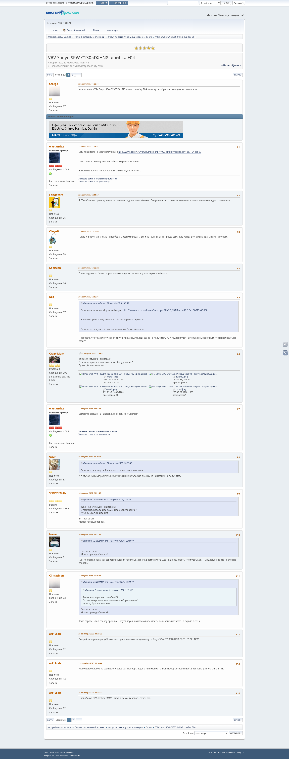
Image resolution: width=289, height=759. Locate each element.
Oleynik (54, 231)
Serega (53, 84)
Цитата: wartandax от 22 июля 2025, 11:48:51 (106, 303)
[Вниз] (285, 353)
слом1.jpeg (111, 389)
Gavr (52, 457)
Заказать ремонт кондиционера (94, 181)
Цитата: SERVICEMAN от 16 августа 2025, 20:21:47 (108, 540)
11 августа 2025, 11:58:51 (92, 353)
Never (53, 534)
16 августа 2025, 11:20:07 (89, 456)
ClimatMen (56, 575)
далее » (236, 65)
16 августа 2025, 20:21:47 (89, 493)
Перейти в (188, 733)
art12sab (55, 634)
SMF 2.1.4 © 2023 (51, 752)
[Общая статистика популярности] (50, 47)
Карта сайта (75, 756)
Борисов (55, 268)
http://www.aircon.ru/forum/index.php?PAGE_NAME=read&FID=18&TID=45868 (159, 151)
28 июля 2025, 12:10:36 (88, 296)
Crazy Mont (56, 353)
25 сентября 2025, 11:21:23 (90, 633)
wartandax (56, 146)
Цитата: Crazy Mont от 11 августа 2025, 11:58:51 (107, 499)
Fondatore (56, 195)
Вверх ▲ (241, 752)
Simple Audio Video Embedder (56, 756)
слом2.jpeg (180, 389)
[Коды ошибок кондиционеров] (50, 177)
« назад (225, 65)
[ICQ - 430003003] (50, 173)
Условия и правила (226, 752)
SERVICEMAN (57, 493)
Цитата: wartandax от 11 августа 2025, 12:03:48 (107, 463)
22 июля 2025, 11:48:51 (88, 146)
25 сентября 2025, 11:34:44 (90, 663)
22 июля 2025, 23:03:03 (88, 231)
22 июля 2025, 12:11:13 (88, 195)
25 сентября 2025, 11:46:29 (90, 692)
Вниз (50, 74)
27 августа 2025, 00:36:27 (89, 575)
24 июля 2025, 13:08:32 (88, 268)
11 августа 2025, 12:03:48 (89, 408)
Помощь (212, 752)
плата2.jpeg (182, 376)
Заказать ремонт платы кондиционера (97, 178)
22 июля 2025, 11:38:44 (88, 84)
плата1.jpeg (112, 376)
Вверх (50, 720)
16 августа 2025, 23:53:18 (89, 534)
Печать (237, 74)
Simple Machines (67, 752)
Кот (51, 297)
